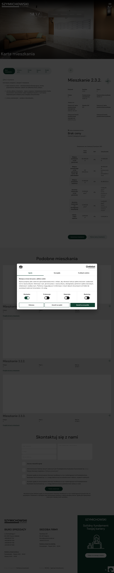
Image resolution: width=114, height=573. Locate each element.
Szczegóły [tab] (57, 273)
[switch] (47, 298)
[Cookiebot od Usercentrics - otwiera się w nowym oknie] (87, 267)
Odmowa (31, 305)
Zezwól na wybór (57, 305)
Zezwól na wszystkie (82, 305)
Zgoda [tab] (30, 273)
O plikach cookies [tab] (83, 273)
